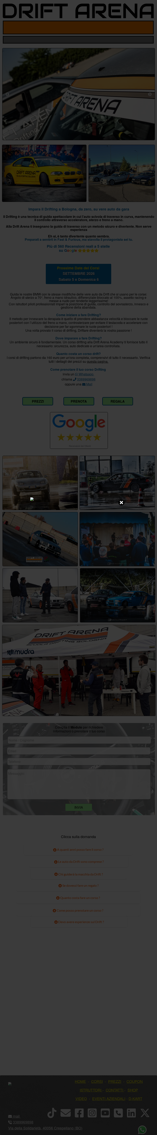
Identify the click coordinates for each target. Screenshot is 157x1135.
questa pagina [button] (97, 361)
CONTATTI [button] (114, 1089)
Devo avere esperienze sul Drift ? (81, 922)
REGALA (118, 401)
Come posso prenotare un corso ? (80, 910)
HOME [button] (80, 1081)
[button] (20, 1116)
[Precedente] (7, 94)
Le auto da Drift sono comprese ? (80, 861)
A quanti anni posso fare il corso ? (79, 849)
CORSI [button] (97, 1081)
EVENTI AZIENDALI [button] (108, 1098)
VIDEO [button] (81, 1098)
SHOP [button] (133, 1089)
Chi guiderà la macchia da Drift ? (80, 874)
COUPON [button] (135, 1081)
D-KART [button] (135, 1098)
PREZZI (38, 401)
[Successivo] (150, 94)
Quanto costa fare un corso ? (80, 898)
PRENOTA (79, 401)
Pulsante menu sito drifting (147, 27)
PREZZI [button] (114, 1081)
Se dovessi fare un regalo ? (80, 885)
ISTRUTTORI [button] (90, 1089)
